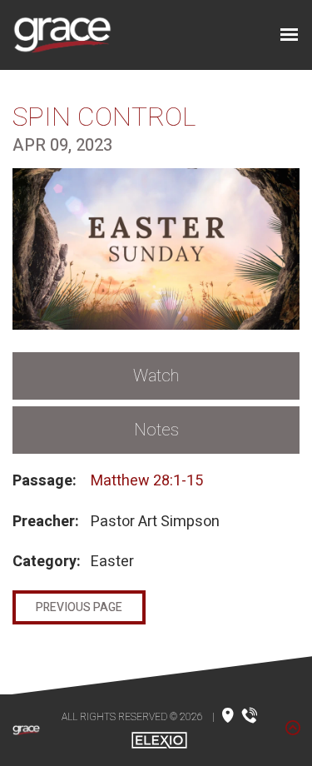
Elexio (159, 740)
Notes (156, 430)
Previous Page (79, 607)
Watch (156, 376)
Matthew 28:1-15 (147, 481)
